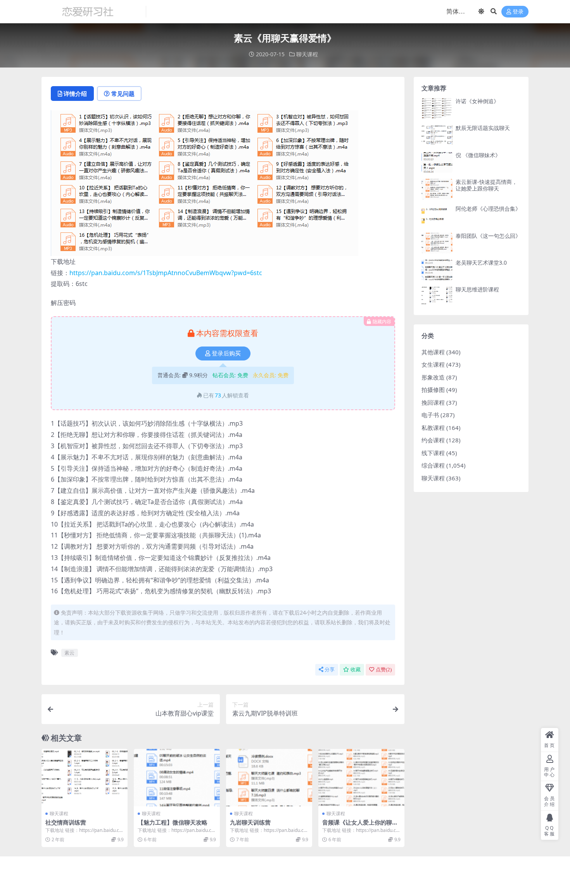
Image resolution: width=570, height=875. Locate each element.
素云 (69, 652)
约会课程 (433, 440)
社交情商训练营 (65, 822)
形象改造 (433, 377)
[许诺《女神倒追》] (437, 108)
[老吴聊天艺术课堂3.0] (437, 270)
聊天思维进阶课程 (477, 289)
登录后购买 (226, 353)
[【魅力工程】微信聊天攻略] (177, 777)
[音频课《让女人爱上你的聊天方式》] (361, 777)
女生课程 (433, 364)
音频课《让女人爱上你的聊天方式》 (360, 825)
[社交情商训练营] (84, 777)
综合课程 (433, 465)
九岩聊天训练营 (250, 822)
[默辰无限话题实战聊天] (437, 135)
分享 (330, 669)
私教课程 (433, 427)
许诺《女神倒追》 (477, 101)
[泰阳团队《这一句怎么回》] (437, 243)
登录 (518, 12)
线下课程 (433, 453)
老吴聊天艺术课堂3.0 (481, 262)
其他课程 (433, 352)
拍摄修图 (433, 389)
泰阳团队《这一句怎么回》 (488, 235)
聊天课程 (307, 54)
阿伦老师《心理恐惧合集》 (488, 208)
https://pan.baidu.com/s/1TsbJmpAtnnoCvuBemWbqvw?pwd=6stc (165, 273)
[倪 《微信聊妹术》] (437, 162)
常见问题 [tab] (123, 93)
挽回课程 (433, 402)
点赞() (384, 669)
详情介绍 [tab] (75, 93)
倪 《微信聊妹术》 (478, 155)
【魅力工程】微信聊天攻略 (172, 822)
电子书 (430, 415)
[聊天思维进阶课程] (437, 296)
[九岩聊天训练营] (269, 777)
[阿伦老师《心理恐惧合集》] (437, 216)
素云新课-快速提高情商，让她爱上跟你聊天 (486, 185)
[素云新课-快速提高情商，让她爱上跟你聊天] (437, 189)
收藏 (356, 669)
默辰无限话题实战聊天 (483, 128)
